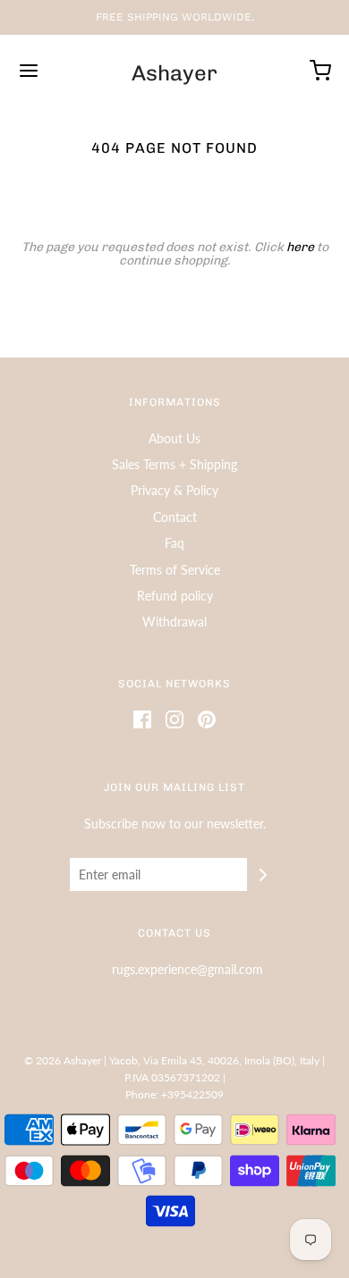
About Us (174, 438)
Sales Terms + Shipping (174, 464)
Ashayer (174, 73)
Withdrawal (174, 621)
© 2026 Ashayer (62, 1060)
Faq (174, 543)
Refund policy (175, 595)
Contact (175, 517)
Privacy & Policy (174, 490)
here (300, 247)
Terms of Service (175, 569)
